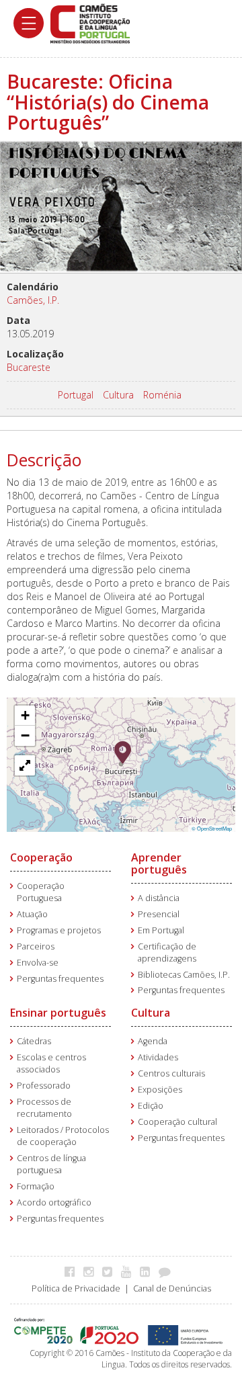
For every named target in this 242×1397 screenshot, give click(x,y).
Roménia (162, 394)
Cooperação (41, 857)
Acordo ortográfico (54, 1202)
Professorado (44, 1085)
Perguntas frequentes (60, 978)
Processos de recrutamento (44, 1107)
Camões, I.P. (33, 300)
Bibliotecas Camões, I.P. (184, 974)
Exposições (160, 1089)
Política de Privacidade (76, 1288)
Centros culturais (171, 1073)
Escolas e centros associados (51, 1063)
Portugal (75, 394)
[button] (122, 751)
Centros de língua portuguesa (51, 1164)
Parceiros (35, 946)
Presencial (158, 914)
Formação (35, 1186)
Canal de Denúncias (172, 1288)
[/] (90, 22)
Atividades (158, 1057)
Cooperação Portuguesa (41, 892)
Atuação (32, 914)
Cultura (118, 394)
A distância (158, 898)
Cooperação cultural (177, 1122)
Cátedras (34, 1041)
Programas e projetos (59, 930)
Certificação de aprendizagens (167, 952)
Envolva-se (37, 962)
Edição (150, 1105)
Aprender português (159, 863)
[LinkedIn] (148, 1271)
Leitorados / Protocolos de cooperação (63, 1136)
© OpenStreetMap (212, 828)
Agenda (152, 1041)
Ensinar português (58, 1012)
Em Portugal (161, 930)
